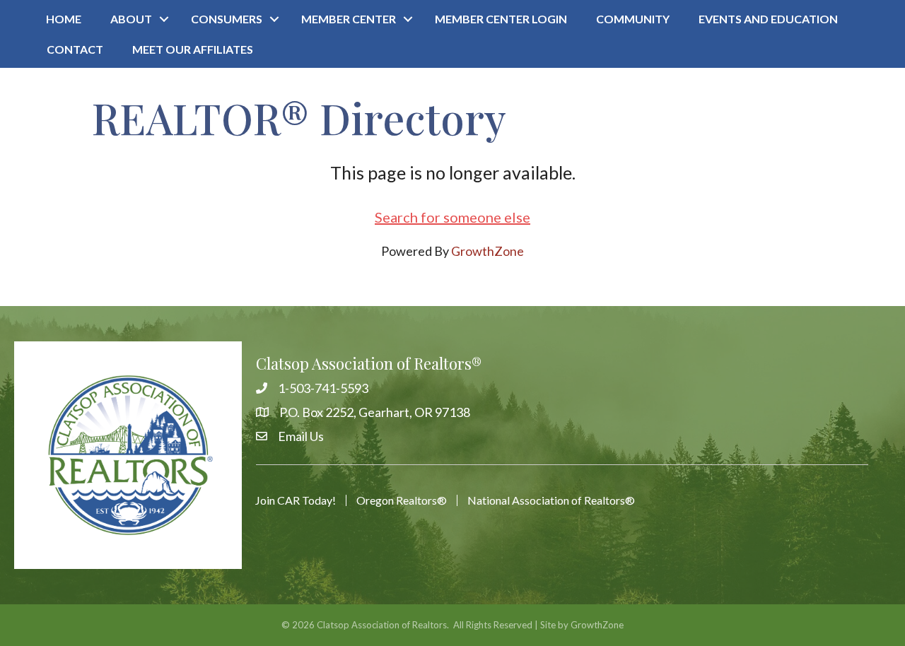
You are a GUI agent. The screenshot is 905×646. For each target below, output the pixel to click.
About (131, 18)
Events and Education (768, 18)
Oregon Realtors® (401, 500)
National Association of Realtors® (551, 500)
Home (63, 18)
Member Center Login (501, 18)
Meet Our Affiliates (192, 49)
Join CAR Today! (295, 500)
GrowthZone (487, 251)
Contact (75, 49)
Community (633, 18)
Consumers (226, 18)
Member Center (348, 18)
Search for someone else (452, 217)
